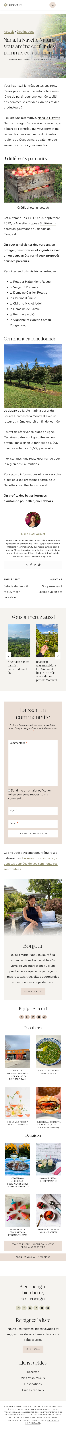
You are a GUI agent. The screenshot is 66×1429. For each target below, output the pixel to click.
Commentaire (18, 743)
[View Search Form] (52, 5)
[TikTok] (35, 1308)
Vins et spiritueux (33, 1378)
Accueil (9, 32)
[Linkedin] (35, 565)
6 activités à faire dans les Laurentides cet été (18, 667)
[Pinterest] (39, 565)
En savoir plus (33, 991)
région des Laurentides (23, 464)
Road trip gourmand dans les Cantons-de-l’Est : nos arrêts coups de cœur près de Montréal (46, 671)
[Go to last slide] (8, 656)
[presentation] (19, 640)
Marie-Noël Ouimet (21, 59)
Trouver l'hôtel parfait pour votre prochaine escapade (33, 1245)
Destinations (25, 32)
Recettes (33, 1372)
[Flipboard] (47, 1308)
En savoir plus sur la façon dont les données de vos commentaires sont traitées (31, 863)
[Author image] (6, 60)
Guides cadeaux (33, 1390)
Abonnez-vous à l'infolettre (33, 1257)
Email (14, 823)
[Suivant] (57, 656)
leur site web (39, 485)
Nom (13, 810)
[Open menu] (59, 4)
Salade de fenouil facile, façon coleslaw (16, 588)
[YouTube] (41, 1308)
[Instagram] (26, 565)
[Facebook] (31, 565)
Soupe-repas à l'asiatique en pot (50, 586)
